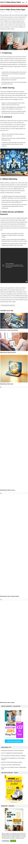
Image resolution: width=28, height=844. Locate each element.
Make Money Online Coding (7, 702)
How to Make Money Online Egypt (8, 305)
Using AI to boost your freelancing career (11, 764)
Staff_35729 (2, 11)
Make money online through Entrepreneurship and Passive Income (13, 6)
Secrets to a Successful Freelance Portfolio (11, 762)
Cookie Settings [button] (6, 840)
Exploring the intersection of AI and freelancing (12, 750)
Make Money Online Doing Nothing (9, 330)
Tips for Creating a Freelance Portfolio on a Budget (13, 755)
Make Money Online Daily (6, 384)
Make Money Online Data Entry (8, 352)
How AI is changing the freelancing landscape (12, 753)
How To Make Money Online (10, 2)
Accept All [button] (13, 840)
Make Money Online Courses (7, 490)
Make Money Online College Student (9, 596)
